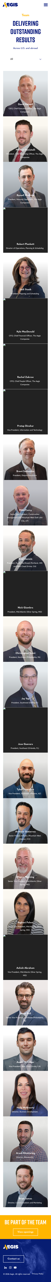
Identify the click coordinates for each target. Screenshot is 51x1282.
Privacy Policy (37, 1274)
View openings (25, 1232)
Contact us (14, 1259)
